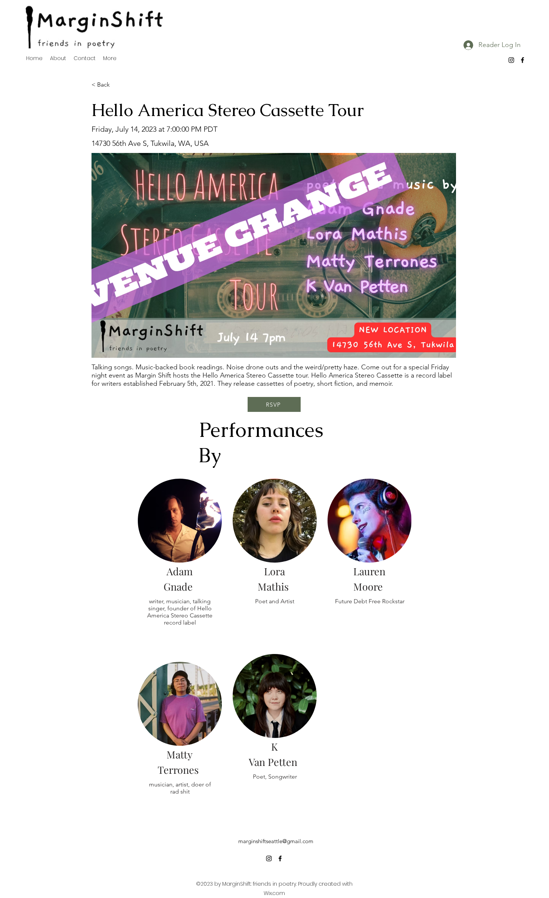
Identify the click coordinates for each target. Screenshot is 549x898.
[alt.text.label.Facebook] (522, 60)
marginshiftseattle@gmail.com (275, 841)
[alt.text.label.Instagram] (511, 60)
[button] (116, 84)
